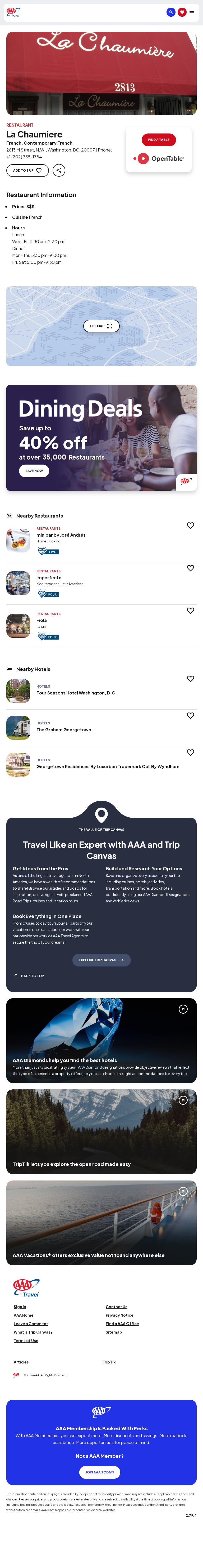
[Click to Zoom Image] (101, 73)
